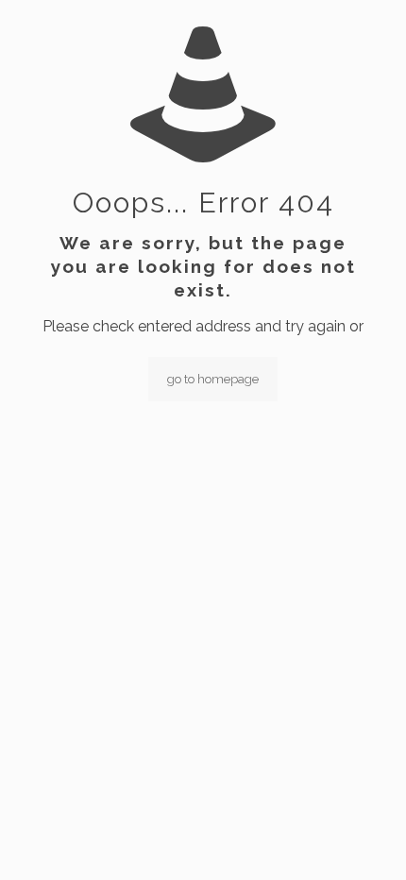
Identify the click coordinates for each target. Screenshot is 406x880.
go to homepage (213, 379)
